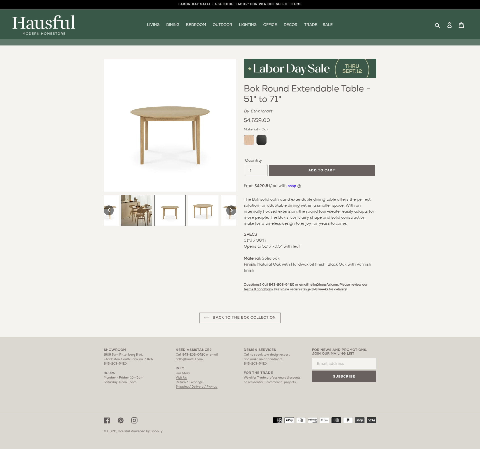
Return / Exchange (189, 382)
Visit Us (181, 377)
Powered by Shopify (146, 431)
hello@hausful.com (323, 284)
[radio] (249, 140)
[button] (109, 210)
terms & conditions (258, 289)
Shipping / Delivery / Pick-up (197, 386)
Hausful (124, 431)
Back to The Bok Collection (244, 318)
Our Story (183, 373)
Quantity (253, 161)
